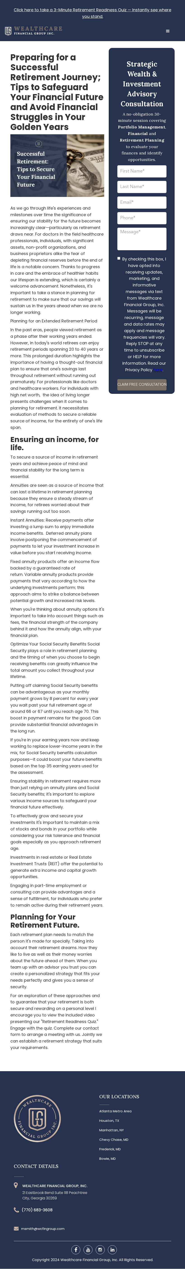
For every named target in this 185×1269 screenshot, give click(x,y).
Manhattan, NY (111, 1130)
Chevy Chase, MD (113, 1140)
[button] (168, 31)
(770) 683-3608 (37, 1210)
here (157, 370)
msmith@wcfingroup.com (43, 1229)
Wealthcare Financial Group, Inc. (89, 1259)
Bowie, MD (107, 1159)
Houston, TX (109, 1121)
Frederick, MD (110, 1149)
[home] (31, 29)
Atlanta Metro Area (115, 1111)
